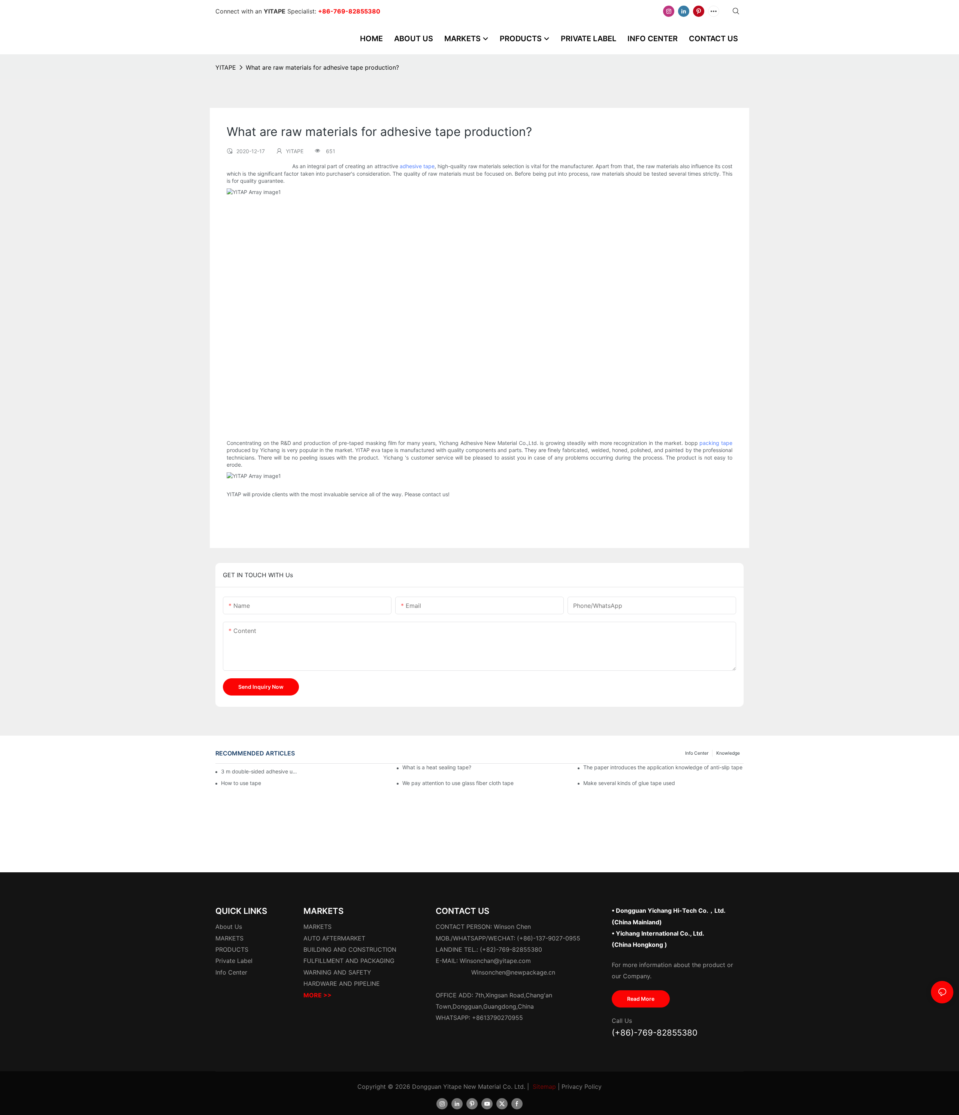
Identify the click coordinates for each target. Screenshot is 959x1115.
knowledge (728, 753)
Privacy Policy (582, 1086)
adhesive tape (417, 166)
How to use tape (241, 783)
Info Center (696, 753)
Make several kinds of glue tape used (629, 783)
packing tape (715, 443)
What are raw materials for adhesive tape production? (322, 67)
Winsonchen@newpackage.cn (513, 972)
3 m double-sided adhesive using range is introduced (259, 771)
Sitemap (544, 1086)
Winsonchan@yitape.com (495, 960)
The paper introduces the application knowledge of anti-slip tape (662, 767)
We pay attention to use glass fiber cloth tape (458, 783)
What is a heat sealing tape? (436, 767)
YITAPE (225, 67)
